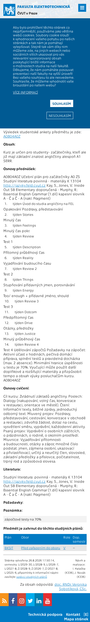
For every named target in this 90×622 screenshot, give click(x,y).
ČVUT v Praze (27, 13)
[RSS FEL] (4, 599)
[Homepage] (9, 10)
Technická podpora (45, 614)
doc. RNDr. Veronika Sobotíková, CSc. (70, 586)
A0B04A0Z (11, 136)
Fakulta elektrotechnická (43, 6)
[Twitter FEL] (30, 599)
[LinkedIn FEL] (39, 599)
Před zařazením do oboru (40, 548)
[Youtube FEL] (47, 599)
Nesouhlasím (60, 115)
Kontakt (73, 614)
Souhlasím (61, 103)
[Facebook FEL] (13, 599)
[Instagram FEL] (21, 599)
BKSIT (9, 548)
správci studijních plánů (31, 576)
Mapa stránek (76, 618)
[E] (86, 614)
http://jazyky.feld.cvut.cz (24, 185)
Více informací (25, 92)
